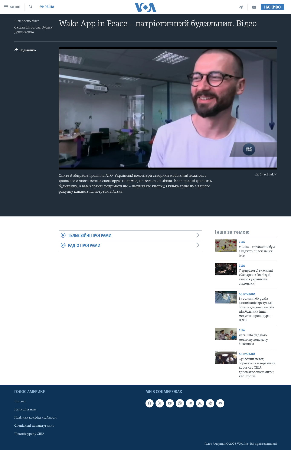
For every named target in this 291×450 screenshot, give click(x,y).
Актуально (247, 294)
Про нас (20, 401)
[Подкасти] (210, 403)
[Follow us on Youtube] (170, 403)
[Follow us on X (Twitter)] (160, 403)
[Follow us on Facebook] (150, 403)
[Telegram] (241, 7)
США (242, 242)
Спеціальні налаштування (34, 425)
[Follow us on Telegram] (190, 403)
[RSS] (200, 403)
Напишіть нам (25, 409)
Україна (47, 7)
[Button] (25, 51)
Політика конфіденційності (35, 417)
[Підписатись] (220, 403)
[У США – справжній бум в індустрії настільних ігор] (226, 245)
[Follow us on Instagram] (180, 403)
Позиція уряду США (29, 434)
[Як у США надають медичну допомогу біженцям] (226, 334)
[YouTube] (254, 7)
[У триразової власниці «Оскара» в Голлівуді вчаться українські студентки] (226, 269)
